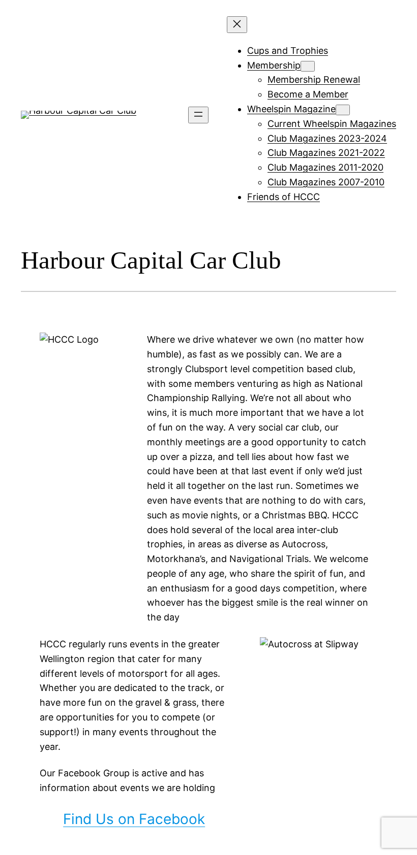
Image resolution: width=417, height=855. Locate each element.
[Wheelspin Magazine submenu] (343, 110)
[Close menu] (237, 24)
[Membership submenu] (308, 66)
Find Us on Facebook (134, 819)
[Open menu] (198, 115)
